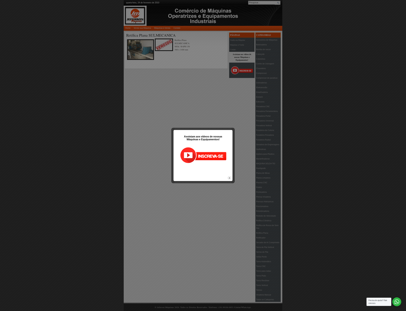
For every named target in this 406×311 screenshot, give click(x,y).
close (229, 178)
